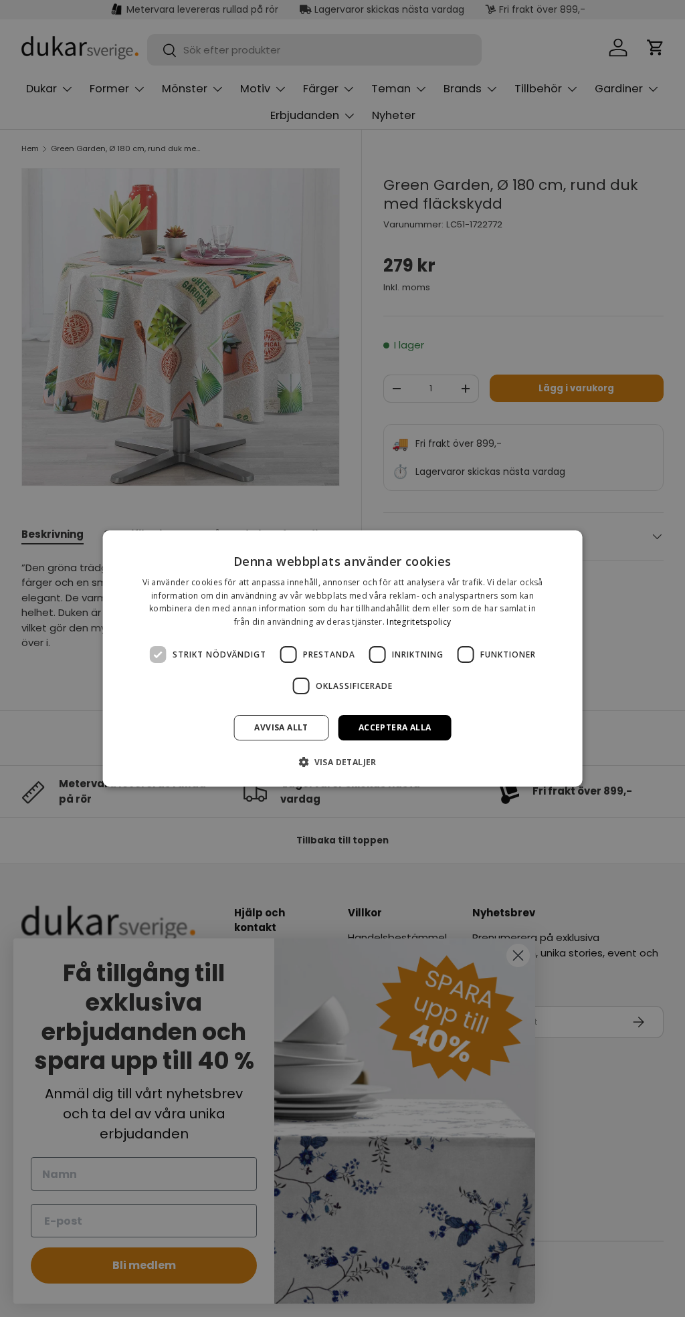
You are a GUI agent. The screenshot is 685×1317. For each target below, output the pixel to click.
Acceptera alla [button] (395, 727)
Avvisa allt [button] (281, 727)
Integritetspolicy (419, 621)
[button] (342, 762)
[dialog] (343, 658)
